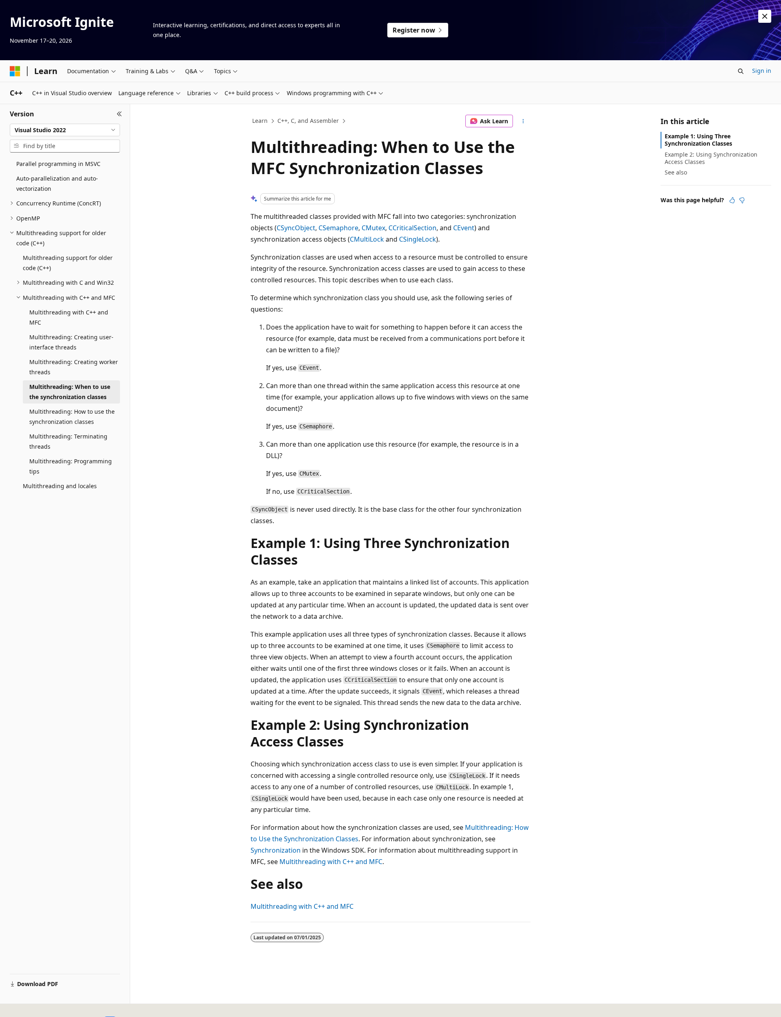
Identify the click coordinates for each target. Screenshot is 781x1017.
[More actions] (523, 121)
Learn (260, 120)
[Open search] (741, 71)
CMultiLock (367, 239)
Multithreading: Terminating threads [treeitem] (68, 441)
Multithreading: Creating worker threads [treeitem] (73, 367)
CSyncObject (296, 227)
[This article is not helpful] (742, 200)
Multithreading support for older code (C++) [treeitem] (68, 263)
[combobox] (65, 130)
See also (676, 172)
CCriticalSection (412, 227)
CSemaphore (338, 227)
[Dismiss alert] (764, 16)
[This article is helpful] (732, 200)
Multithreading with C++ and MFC (330, 861)
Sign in (761, 70)
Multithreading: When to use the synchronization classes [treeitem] (69, 392)
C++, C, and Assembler (308, 120)
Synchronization (276, 850)
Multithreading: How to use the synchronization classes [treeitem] (72, 417)
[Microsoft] (15, 71)
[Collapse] (119, 113)
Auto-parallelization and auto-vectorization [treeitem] (57, 183)
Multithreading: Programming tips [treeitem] (70, 466)
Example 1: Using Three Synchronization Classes (698, 139)
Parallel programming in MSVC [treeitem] (58, 164)
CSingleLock (417, 239)
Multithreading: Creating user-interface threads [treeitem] (71, 342)
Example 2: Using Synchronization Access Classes (711, 158)
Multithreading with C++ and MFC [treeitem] (68, 317)
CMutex (373, 227)
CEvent (463, 227)
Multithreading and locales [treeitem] (60, 486)
